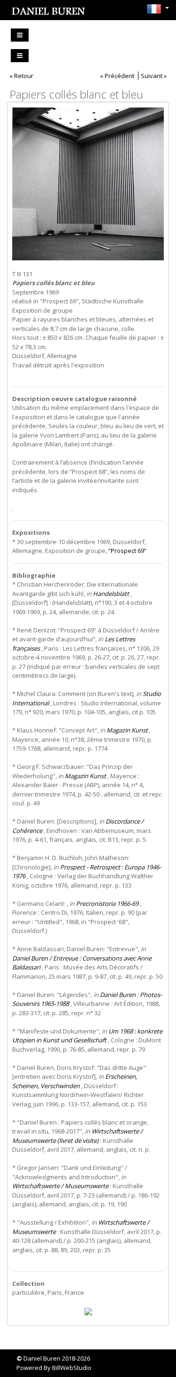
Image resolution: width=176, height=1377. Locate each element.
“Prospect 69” (127, 550)
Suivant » (154, 76)
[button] (155, 8)
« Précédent (117, 76)
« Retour (21, 76)
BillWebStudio (72, 1367)
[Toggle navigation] (20, 35)
